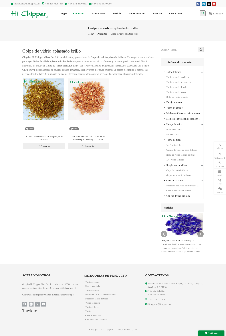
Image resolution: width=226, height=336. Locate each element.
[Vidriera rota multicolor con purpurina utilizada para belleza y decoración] (88, 99)
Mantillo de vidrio (174, 129)
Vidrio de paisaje (92, 303)
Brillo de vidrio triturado (177, 97)
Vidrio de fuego (174, 140)
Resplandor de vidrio (176, 165)
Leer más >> (70, 288)
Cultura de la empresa (32, 295)
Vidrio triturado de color (177, 87)
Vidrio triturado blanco (176, 92)
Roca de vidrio (172, 134)
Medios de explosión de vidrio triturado (185, 118)
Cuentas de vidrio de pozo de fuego (181, 150)
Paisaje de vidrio (174, 124)
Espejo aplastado (92, 286)
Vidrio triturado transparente (178, 82)
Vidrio (88, 311)
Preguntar (45, 146)
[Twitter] (209, 4)
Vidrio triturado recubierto (177, 77)
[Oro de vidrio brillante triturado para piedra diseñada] (43, 99)
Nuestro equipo (66, 295)
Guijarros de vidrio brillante (178, 175)
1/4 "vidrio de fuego (175, 160)
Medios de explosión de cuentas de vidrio (184, 186)
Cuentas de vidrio (174, 180)
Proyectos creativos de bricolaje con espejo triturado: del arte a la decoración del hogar (178, 240)
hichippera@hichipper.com (27, 3)
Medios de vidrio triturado (96, 299)
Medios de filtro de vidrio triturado (183, 113)
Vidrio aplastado (92, 282)
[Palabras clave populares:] (203, 13)
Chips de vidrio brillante (177, 170)
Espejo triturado (174, 102)
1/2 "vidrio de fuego (175, 145)
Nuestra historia (51, 295)
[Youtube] (214, 4)
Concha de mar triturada (178, 196)
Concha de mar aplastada (96, 319)
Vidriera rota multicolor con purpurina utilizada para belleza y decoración (88, 138)
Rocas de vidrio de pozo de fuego (180, 155)
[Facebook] (198, 4)
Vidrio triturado (173, 72)
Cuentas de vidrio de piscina (178, 190)
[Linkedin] (204, 4)
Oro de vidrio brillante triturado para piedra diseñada (44, 138)
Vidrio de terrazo (174, 107)
